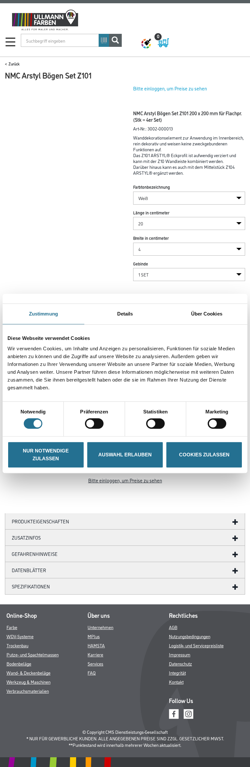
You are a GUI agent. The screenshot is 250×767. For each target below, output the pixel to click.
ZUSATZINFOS (26, 537)
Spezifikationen (31, 586)
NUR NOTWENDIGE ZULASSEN (46, 454)
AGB (173, 627)
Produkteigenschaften (40, 521)
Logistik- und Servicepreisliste (196, 645)
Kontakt (176, 682)
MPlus (94, 636)
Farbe (12, 627)
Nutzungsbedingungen (189, 636)
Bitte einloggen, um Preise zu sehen (170, 88)
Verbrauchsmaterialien (28, 691)
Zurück (14, 63)
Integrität (177, 672)
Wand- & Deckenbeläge (28, 672)
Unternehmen (100, 627)
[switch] (96, 423)
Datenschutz (180, 663)
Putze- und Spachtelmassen (33, 654)
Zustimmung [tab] (43, 313)
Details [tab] (125, 313)
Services (95, 663)
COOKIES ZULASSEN (204, 454)
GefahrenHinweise (35, 553)
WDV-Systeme (20, 636)
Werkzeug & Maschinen (28, 682)
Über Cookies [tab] (206, 313)
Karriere (95, 654)
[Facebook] (174, 712)
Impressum (179, 654)
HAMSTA (96, 645)
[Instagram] (188, 712)
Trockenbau (17, 645)
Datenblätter (29, 570)
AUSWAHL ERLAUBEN (125, 454)
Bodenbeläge (19, 663)
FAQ (92, 672)
